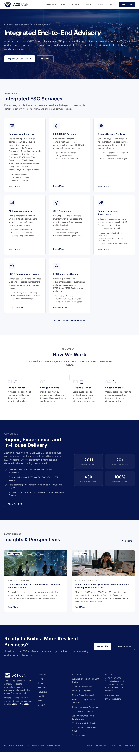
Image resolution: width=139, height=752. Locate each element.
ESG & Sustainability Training (84, 723)
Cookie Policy (129, 745)
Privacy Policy (101, 745)
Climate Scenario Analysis (83, 695)
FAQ (40, 700)
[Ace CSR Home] (16, 4)
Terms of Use (116, 745)
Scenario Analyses (20, 704)
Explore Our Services (18, 59)
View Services (124, 646)
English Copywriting (80, 735)
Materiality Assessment (82, 686)
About (64, 4)
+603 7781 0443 (112, 695)
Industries (76, 4)
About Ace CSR (15, 504)
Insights (89, 4)
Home (40, 679)
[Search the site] (111, 4)
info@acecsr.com (113, 699)
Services (50, 4)
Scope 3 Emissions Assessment (85, 707)
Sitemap (90, 745)
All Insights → (128, 541)
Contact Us (102, 646)
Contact (100, 4)
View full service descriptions (68, 320)
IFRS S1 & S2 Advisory (81, 691)
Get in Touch (126, 4)
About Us (45, 59)
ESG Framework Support (83, 711)
